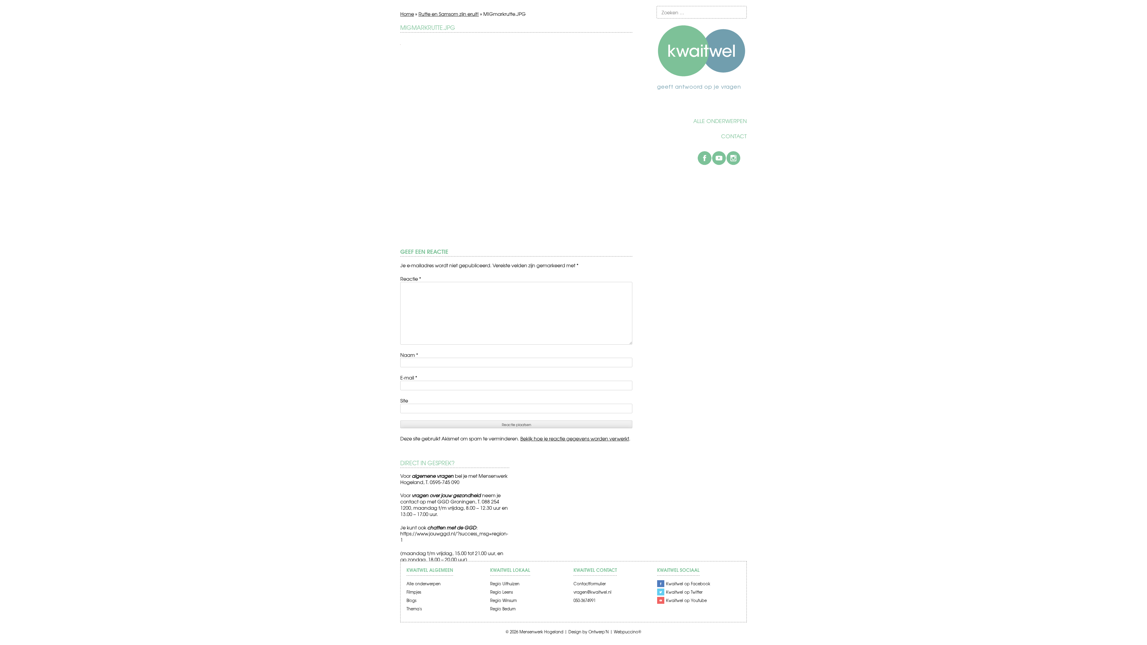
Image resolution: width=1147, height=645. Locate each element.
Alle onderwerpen (720, 121)
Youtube (719, 158)
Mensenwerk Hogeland (541, 632)
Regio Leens (501, 592)
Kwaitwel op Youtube (686, 600)
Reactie (410, 278)
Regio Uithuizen (504, 583)
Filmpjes (414, 592)
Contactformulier (590, 583)
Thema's (414, 609)
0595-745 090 (444, 482)
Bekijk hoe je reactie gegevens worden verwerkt (574, 438)
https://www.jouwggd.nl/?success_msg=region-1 (454, 536)
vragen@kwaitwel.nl (592, 592)
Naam (409, 354)
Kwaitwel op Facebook (688, 583)
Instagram (733, 158)
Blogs (411, 600)
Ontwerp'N (598, 632)
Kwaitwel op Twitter (684, 592)
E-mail (408, 377)
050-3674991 (585, 600)
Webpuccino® (627, 632)
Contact (734, 136)
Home (407, 13)
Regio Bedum (503, 609)
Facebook (704, 158)
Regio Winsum (503, 600)
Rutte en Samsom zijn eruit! (448, 13)
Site (404, 400)
